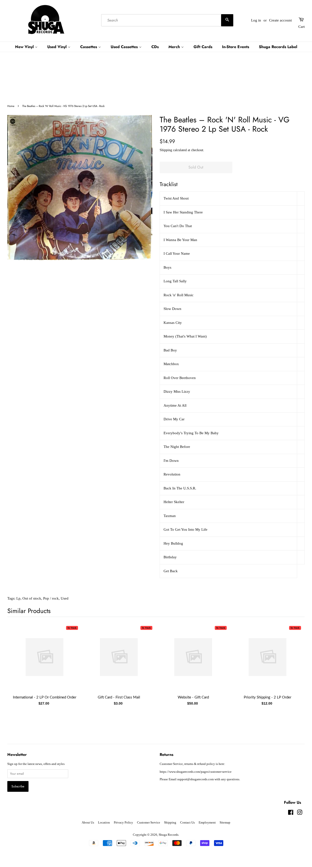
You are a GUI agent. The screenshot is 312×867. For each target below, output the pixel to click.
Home (10, 106)
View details (44, 662)
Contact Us (187, 822)
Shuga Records (168, 834)
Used (64, 598)
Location (104, 822)
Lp (18, 598)
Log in (256, 20)
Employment (207, 822)
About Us (88, 822)
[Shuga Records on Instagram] (299, 813)
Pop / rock (51, 598)
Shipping (166, 150)
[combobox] (167, 20)
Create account (280, 20)
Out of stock (31, 598)
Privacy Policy (123, 822)
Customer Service (148, 822)
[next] (293, 665)
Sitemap (225, 822)
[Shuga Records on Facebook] (290, 813)
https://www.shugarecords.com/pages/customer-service (196, 771)
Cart (301, 27)
